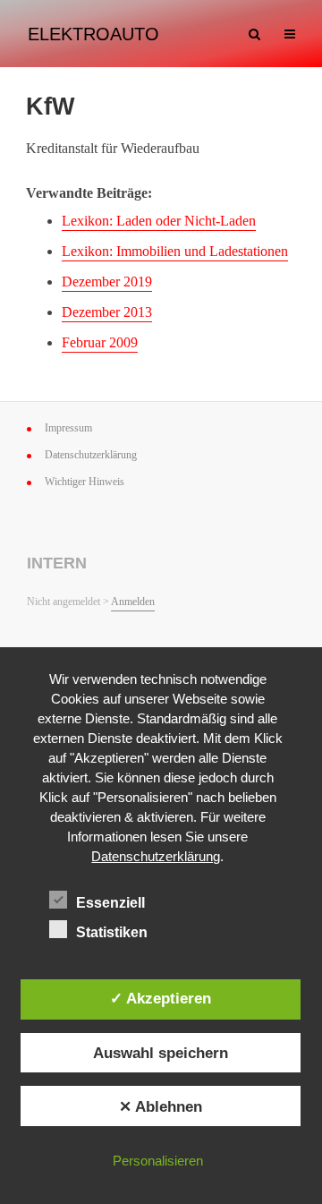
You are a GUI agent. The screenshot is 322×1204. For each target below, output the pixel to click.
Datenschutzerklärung (91, 454)
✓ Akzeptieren (160, 998)
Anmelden (133, 601)
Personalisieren (158, 1160)
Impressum (68, 428)
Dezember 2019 (107, 281)
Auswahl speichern (160, 1053)
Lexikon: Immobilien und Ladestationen (175, 251)
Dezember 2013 (107, 312)
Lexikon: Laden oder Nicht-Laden (159, 220)
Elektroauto (93, 34)
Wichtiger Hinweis (84, 481)
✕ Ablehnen (160, 1106)
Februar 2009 (100, 342)
